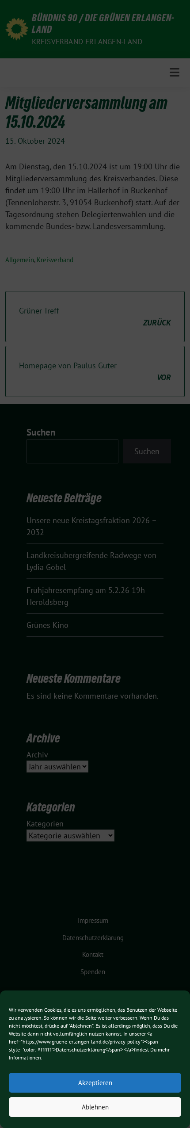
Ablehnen (95, 1107)
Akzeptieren (95, 1082)
